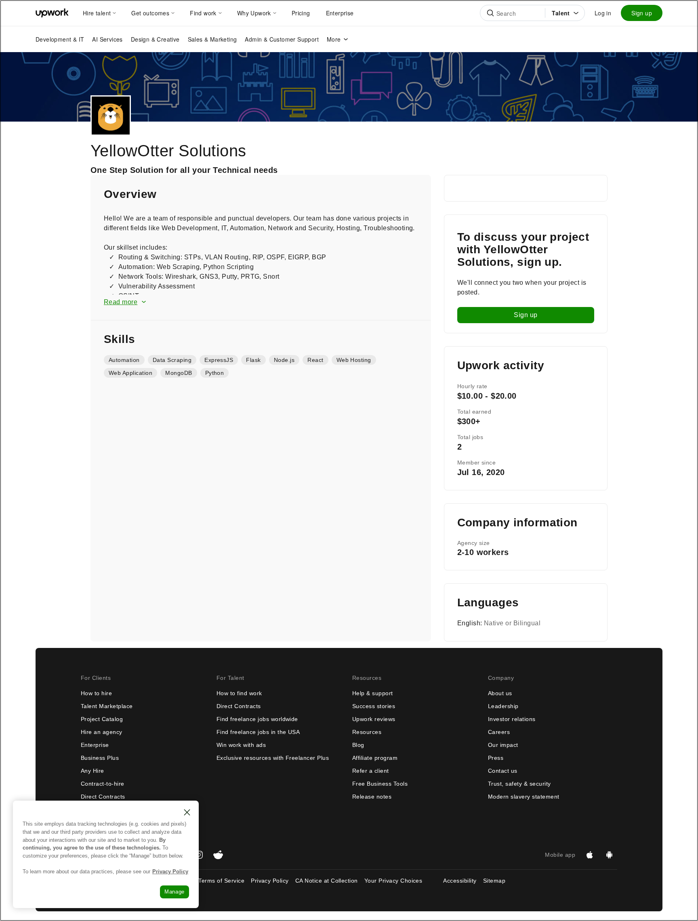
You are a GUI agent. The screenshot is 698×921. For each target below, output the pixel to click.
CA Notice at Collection (326, 880)
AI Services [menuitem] (107, 39)
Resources (366, 732)
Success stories (373, 706)
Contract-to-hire (102, 783)
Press (495, 758)
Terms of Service (221, 880)
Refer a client (370, 771)
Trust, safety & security (519, 783)
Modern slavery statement (523, 796)
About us (500, 693)
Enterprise (95, 745)
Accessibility (459, 880)
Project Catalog (102, 719)
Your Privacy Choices (400, 880)
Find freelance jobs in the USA (258, 732)
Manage (174, 892)
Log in (603, 13)
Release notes (371, 796)
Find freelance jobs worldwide (257, 719)
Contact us (502, 771)
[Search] (490, 13)
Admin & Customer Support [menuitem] (282, 39)
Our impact (503, 745)
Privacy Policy (270, 880)
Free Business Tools (380, 783)
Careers (499, 732)
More (334, 39)
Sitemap (494, 880)
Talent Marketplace (107, 706)
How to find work (239, 693)
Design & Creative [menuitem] (155, 39)
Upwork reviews (373, 719)
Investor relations (512, 719)
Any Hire (92, 771)
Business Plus (100, 758)
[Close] (187, 812)
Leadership (503, 706)
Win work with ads (241, 745)
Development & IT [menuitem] (60, 39)
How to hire (96, 693)
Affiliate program (374, 758)
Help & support (372, 693)
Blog (358, 745)
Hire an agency (101, 732)
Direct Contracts (103, 796)
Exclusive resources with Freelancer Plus (273, 758)
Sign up (641, 13)
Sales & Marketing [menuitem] (212, 39)
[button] (261, 302)
